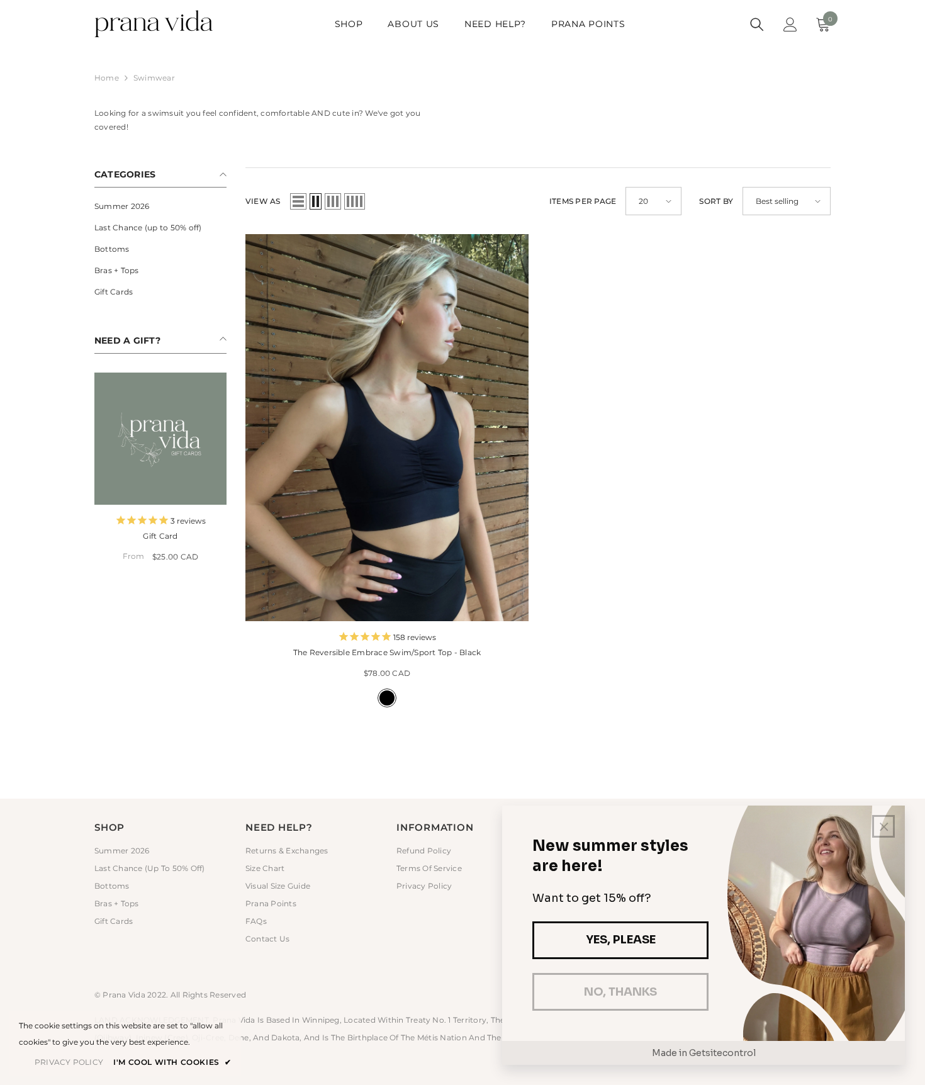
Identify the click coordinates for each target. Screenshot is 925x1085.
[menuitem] (160, 206)
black (387, 698)
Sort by (716, 201)
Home (106, 77)
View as (263, 201)
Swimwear (154, 77)
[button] (298, 201)
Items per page (582, 201)
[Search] (757, 24)
